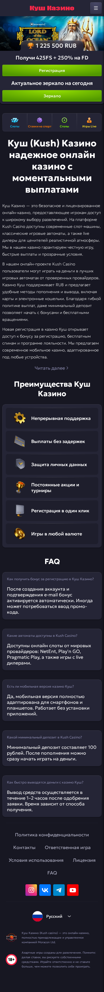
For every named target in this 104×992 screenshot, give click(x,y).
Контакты (24, 847)
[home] (52, 8)
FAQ (52, 873)
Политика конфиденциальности (52, 834)
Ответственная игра (68, 847)
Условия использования (36, 860)
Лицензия (84, 860)
